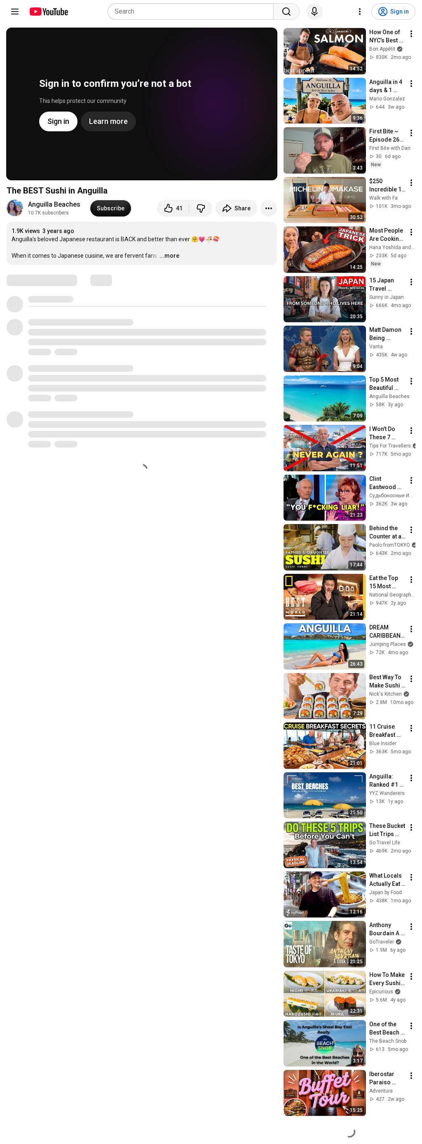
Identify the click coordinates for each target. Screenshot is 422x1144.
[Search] (286, 11)
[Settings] (360, 11)
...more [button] (169, 255)
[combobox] (193, 11)
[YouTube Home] (48, 11)
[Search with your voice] (314, 11)
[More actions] (268, 208)
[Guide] (15, 11)
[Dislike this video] (200, 208)
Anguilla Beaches (54, 204)
